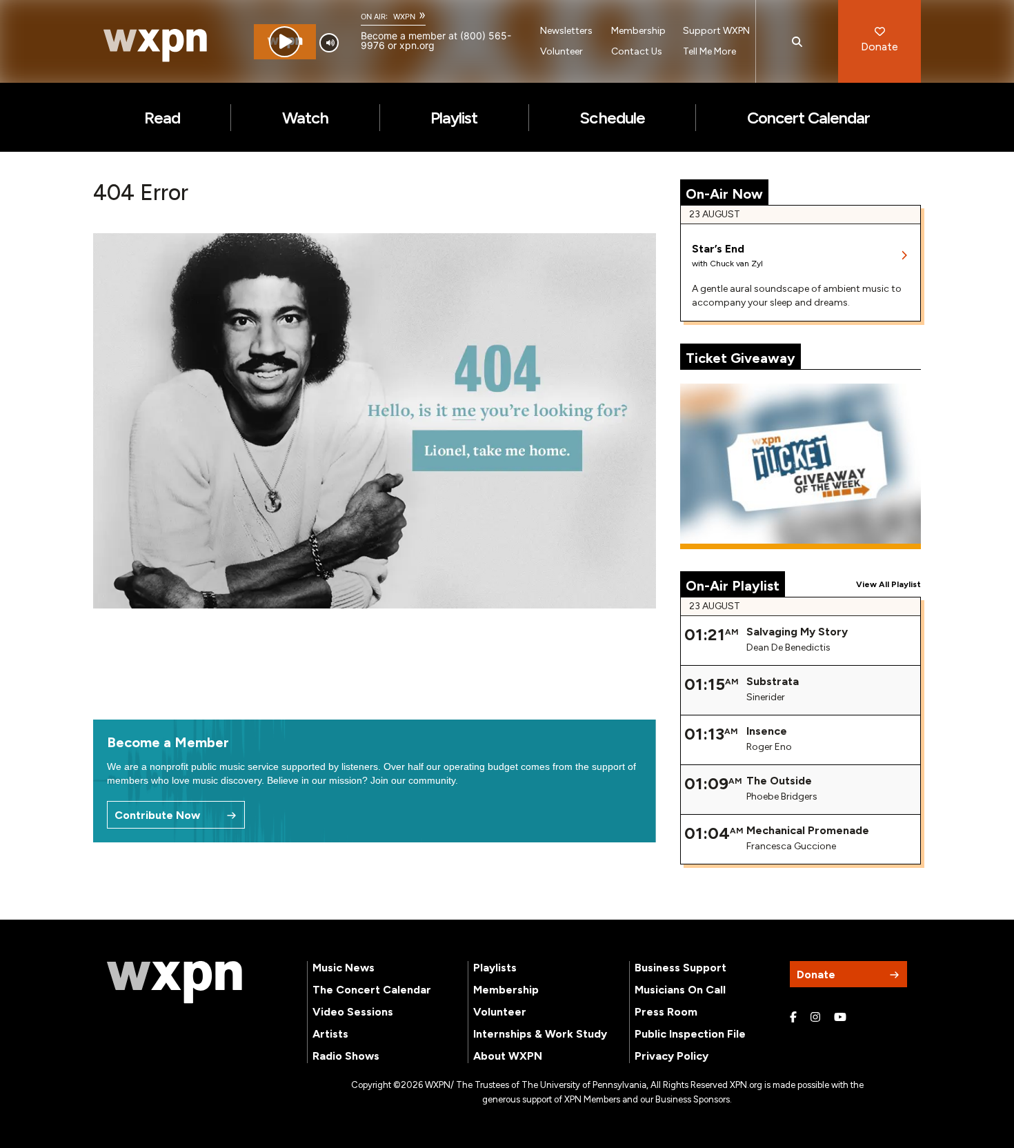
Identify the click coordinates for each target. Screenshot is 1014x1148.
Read (162, 118)
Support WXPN (716, 31)
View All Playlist (888, 584)
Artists (330, 1033)
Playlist (453, 118)
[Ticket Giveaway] (801, 466)
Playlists (495, 967)
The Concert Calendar (371, 989)
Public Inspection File (690, 1033)
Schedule (611, 118)
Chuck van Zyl (736, 263)
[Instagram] (815, 1018)
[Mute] (329, 42)
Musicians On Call (680, 989)
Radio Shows (345, 1055)
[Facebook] (793, 1018)
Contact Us (636, 51)
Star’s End (718, 248)
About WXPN (507, 1055)
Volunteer (561, 51)
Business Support (680, 967)
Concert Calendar (809, 118)
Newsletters (566, 31)
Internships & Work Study (540, 1033)
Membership (638, 31)
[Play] (284, 41)
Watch (305, 118)
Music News (343, 967)
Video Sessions (352, 1011)
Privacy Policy (671, 1055)
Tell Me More (709, 51)
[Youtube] (840, 1018)
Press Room (666, 1011)
